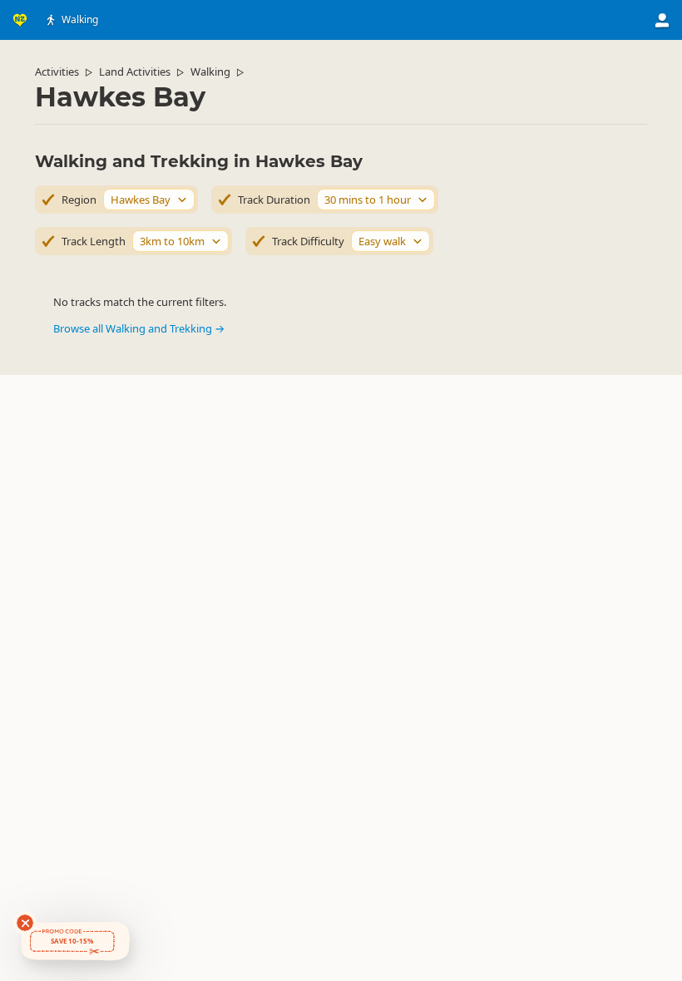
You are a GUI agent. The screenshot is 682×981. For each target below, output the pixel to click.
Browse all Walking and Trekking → (139, 328)
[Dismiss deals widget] (25, 922)
